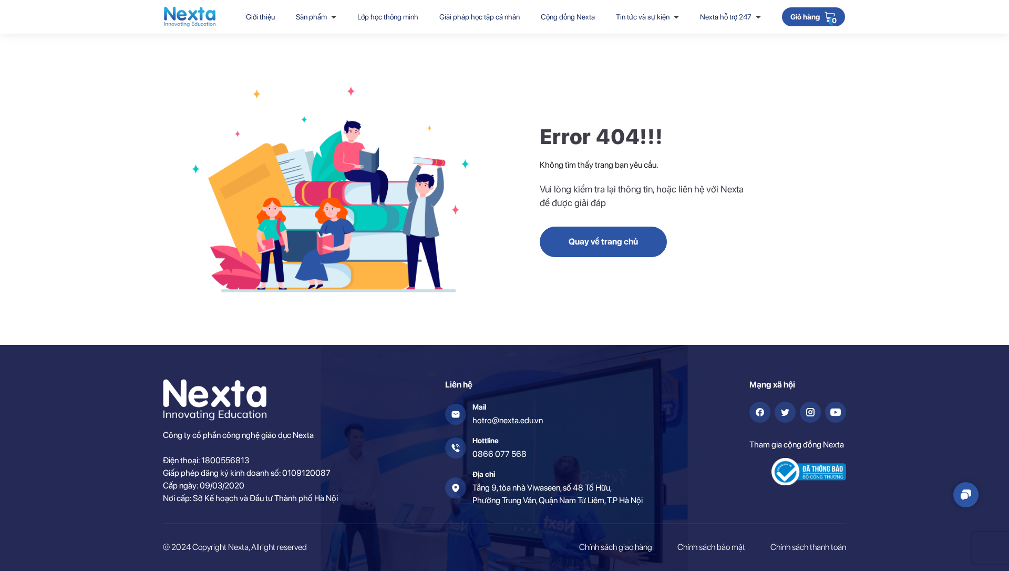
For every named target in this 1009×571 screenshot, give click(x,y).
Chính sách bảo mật (711, 547)
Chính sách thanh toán (808, 547)
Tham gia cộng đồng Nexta (796, 445)
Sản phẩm (311, 17)
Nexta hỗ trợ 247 (725, 17)
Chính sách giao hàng (615, 547)
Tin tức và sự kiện (643, 17)
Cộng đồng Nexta (568, 17)
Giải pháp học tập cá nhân (479, 17)
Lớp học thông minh (387, 17)
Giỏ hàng (805, 17)
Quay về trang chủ (603, 242)
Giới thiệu (260, 17)
